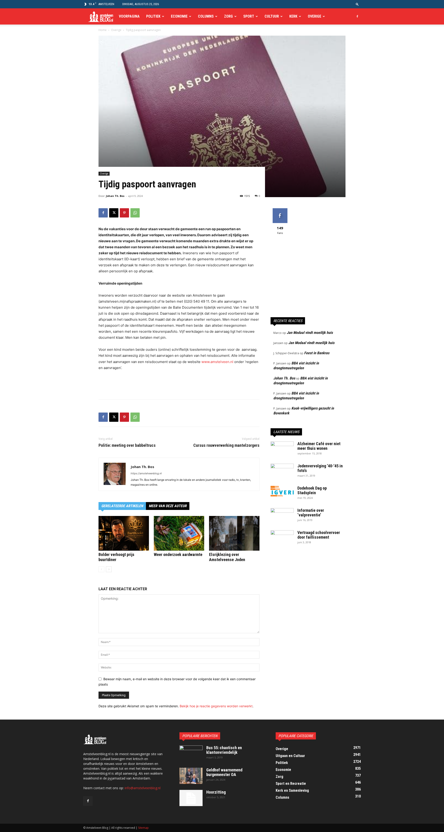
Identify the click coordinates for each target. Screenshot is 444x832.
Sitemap (143, 828)
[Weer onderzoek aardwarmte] (179, 533)
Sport (248, 16)
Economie (179, 16)
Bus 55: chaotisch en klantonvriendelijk (224, 750)
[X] (113, 212)
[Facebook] (357, 16)
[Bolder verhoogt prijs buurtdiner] (124, 533)
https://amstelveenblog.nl (146, 473)
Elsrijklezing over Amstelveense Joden (227, 557)
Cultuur (272, 16)
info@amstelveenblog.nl (142, 788)
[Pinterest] (124, 212)
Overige (314, 16)
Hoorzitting (216, 792)
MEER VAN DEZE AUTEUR (168, 506)
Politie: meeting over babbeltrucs (127, 445)
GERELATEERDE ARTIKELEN (122, 506)
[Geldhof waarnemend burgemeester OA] (191, 776)
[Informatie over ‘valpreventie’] (282, 516)
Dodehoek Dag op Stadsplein (312, 490)
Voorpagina (129, 16)
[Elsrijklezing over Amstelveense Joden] (234, 533)
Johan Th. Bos (115, 196)
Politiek (153, 16)
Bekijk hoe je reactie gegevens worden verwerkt (216, 706)
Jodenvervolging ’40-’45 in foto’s (320, 468)
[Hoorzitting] (191, 798)
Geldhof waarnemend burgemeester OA (224, 772)
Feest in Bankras (316, 353)
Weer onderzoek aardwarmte (178, 554)
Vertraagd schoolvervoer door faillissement (318, 535)
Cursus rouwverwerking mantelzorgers (226, 445)
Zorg (228, 16)
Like (280, 210)
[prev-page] (101, 569)
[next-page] (109, 569)
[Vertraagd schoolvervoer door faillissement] (282, 538)
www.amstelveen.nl (217, 362)
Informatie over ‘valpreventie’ (310, 512)
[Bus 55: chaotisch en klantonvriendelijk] (191, 753)
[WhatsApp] (135, 212)
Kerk (293, 16)
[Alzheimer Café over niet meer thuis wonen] (282, 449)
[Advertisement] (179, 384)
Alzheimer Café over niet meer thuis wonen (318, 446)
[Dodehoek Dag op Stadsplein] (282, 492)
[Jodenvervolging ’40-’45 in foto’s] (282, 472)
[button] (357, 4)
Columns (206, 16)
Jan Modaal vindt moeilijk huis (310, 332)
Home (103, 30)
